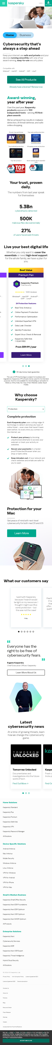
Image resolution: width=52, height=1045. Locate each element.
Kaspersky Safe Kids (10, 822)
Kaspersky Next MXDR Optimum (14, 919)
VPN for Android (9, 878)
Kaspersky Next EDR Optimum (14, 909)
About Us (5, 993)
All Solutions (7, 836)
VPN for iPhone (8, 882)
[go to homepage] (16, 3)
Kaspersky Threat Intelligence (13, 956)
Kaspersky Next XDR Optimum (14, 914)
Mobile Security (8, 858)
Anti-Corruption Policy (18, 976)
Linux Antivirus (8, 868)
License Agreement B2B (9, 981)
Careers (5, 1022)
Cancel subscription (22, 981)
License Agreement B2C (32, 976)
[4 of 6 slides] (27, 631)
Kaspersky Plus (8, 812)
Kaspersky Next (8, 936)
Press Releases (7, 1012)
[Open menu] (3, 3)
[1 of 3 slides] (23, 366)
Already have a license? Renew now (26, 87)
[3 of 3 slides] (28, 366)
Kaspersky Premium (10, 817)
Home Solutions (10, 802)
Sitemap (5, 1017)
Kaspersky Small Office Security (14, 900)
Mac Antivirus (7, 854)
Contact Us (6, 988)
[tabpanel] (26, 457)
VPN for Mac (7, 887)
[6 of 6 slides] (33, 631)
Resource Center (7, 1007)
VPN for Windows (9, 873)
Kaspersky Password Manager (14, 831)
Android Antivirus (9, 849)
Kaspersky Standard (10, 807)
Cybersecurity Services (11, 941)
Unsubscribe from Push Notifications (12, 1026)
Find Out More (19, 783)
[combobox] (41, 3)
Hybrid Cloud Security (11, 960)
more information (16, 1037)
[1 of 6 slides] (18, 631)
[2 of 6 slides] (21, 631)
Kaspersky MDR (8, 946)
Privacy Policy (6, 976)
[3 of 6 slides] (24, 631)
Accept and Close (26, 1040)
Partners (5, 998)
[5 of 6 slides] (30, 631)
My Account (48, 4)
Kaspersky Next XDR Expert (13, 951)
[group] (26, 315)
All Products (7, 924)
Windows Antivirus (9, 863)
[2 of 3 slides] (26, 366)
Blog (4, 1002)
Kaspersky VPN (8, 827)
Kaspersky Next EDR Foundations (15, 905)
